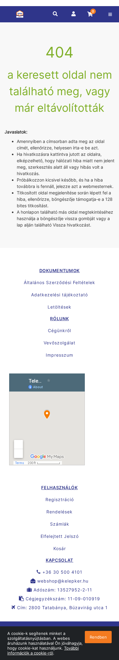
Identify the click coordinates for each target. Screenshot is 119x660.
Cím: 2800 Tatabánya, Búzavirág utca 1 (62, 607)
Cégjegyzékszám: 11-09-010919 (62, 598)
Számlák (59, 524)
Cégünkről (59, 330)
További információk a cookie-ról (43, 650)
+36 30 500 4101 (61, 572)
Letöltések (59, 306)
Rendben (98, 637)
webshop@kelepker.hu (62, 580)
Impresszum (59, 355)
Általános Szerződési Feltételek (59, 282)
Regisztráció (59, 499)
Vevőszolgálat (59, 342)
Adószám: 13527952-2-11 (62, 589)
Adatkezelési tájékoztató (59, 294)
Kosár (59, 548)
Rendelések (59, 511)
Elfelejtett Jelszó (60, 536)
